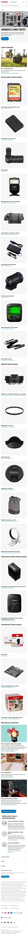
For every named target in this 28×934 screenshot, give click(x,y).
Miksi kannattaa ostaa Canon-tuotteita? (15, 851)
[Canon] (4, 2)
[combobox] (14, 5)
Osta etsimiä (4, 297)
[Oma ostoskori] (23, 2)
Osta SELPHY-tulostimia (6, 777)
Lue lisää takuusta (12, 840)
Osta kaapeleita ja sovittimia (7, 620)
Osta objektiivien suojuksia (7, 489)
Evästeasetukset (15, 908)
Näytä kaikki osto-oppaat (9, 811)
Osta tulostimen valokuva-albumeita (9, 718)
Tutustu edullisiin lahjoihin (7, 751)
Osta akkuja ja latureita (6, 139)
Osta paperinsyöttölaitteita (7, 687)
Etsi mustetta (4, 655)
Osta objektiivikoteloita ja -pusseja (9, 521)
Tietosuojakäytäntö (13, 905)
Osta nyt (5, 38)
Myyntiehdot (4, 905)
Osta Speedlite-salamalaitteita (8, 202)
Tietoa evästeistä (5, 908)
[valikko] (26, 2)
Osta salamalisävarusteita (7, 328)
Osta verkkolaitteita (5, 265)
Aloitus (3, 9)
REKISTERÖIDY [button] (5, 876)
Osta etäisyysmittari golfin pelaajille (9, 73)
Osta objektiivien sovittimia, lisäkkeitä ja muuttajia (13, 395)
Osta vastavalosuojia (5, 458)
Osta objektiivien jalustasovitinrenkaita (10, 552)
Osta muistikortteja (5, 108)
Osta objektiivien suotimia (7, 426)
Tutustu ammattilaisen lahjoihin (8, 804)
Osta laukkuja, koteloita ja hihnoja (9, 234)
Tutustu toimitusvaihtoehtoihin (15, 829)
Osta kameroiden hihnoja (7, 360)
